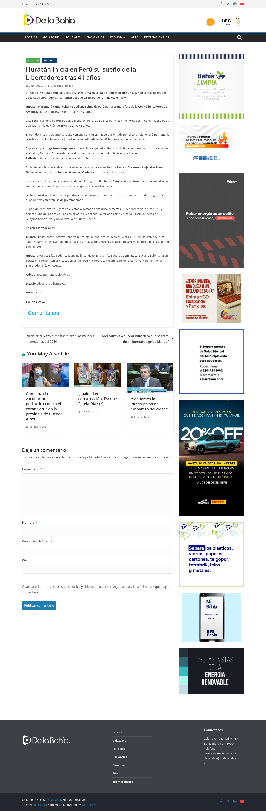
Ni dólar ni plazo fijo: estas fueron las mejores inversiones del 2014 (60, 339)
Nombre (29, 522)
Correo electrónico (37, 541)
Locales (31, 37)
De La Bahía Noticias (61, 85)
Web (25, 560)
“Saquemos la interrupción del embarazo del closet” (149, 404)
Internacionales (156, 37)
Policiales (73, 37)
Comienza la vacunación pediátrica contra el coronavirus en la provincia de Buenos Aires (44, 406)
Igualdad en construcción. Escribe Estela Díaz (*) (97, 398)
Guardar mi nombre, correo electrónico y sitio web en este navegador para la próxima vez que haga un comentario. (97, 589)
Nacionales (95, 37)
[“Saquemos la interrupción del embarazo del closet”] (150, 365)
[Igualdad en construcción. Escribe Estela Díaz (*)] (97, 365)
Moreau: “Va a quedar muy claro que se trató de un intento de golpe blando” (135, 339)
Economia (117, 37)
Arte (134, 37)
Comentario (32, 469)
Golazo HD (51, 37)
